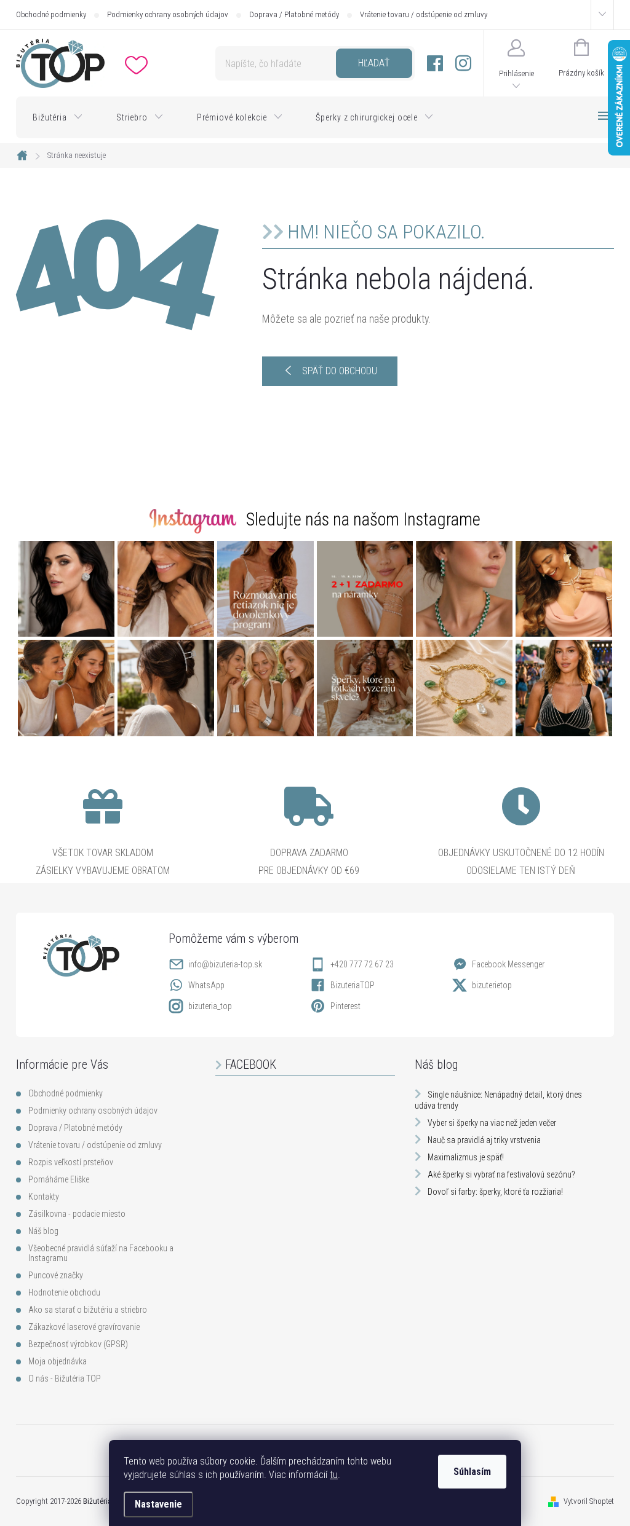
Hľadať (373, 63)
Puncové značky (55, 1275)
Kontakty (43, 1197)
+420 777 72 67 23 (362, 964)
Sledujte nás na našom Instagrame (363, 519)
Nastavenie (158, 1504)
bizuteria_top (210, 1006)
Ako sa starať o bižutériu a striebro (87, 1310)
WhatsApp (206, 985)
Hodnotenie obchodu (64, 1292)
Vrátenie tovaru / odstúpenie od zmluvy (423, 14)
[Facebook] (435, 63)
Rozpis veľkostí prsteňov (70, 1162)
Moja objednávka (57, 1361)
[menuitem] (58, 117)
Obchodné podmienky (51, 14)
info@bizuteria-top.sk (225, 964)
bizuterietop (492, 985)
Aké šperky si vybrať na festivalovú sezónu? (501, 1174)
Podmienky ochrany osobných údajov (167, 14)
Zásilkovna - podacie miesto (77, 1214)
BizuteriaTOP (352, 985)
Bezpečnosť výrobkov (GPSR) (78, 1344)
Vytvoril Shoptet (589, 1501)
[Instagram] (463, 63)
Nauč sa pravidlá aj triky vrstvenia (484, 1140)
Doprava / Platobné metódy (294, 14)
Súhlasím (472, 1471)
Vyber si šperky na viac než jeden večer (492, 1123)
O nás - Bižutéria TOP (64, 1378)
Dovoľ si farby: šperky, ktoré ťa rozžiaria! (495, 1192)
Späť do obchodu (339, 371)
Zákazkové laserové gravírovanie (84, 1327)
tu (334, 1475)
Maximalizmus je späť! (466, 1157)
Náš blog (43, 1231)
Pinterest (345, 1006)
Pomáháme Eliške (58, 1179)
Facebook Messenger (508, 964)
